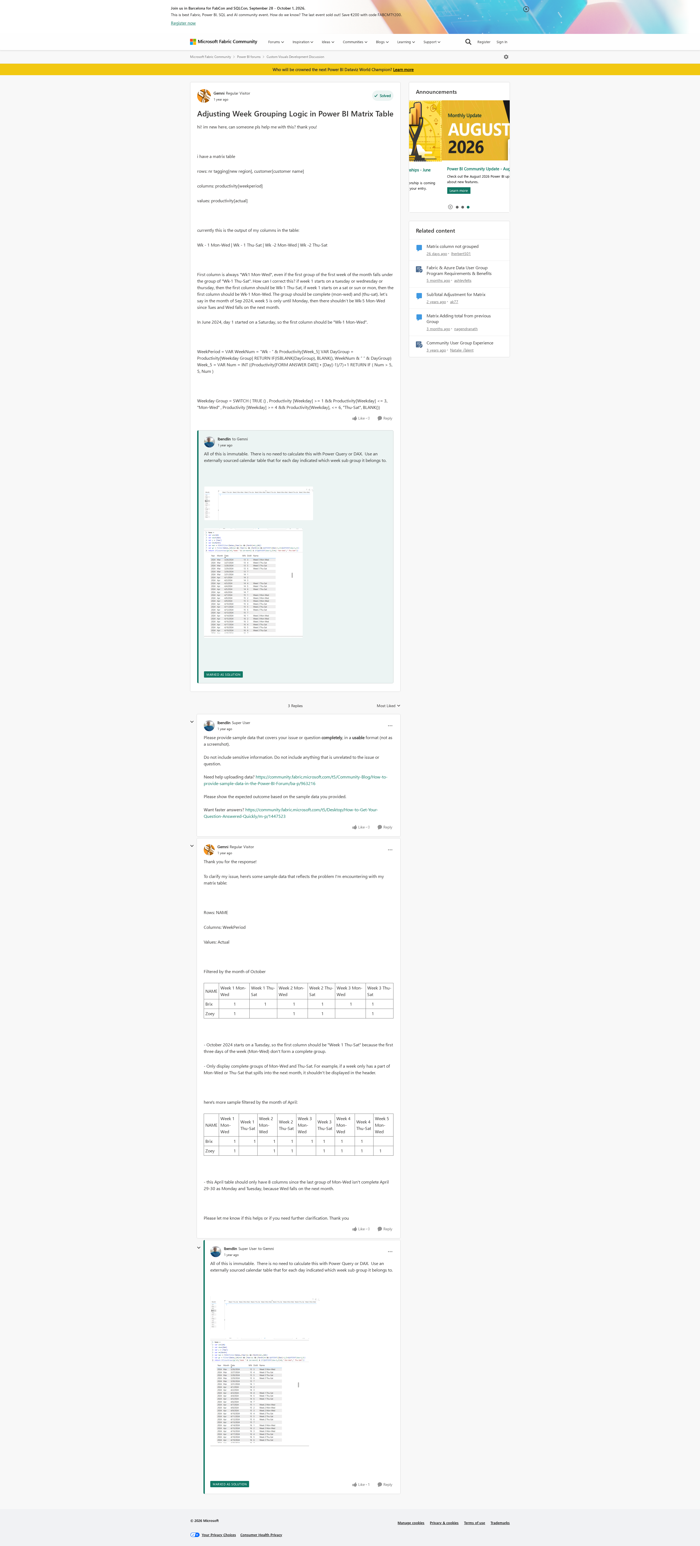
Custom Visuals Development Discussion (295, 57)
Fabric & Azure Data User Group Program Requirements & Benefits (459, 270)
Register (484, 41)
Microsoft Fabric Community (210, 57)
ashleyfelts (462, 280)
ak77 (454, 301)
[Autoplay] (450, 207)
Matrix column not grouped (453, 246)
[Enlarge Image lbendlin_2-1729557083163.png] (258, 503)
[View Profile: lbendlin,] (209, 442)
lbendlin (224, 438)
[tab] (457, 207)
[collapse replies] (192, 722)
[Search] (468, 42)
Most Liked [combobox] (389, 705)
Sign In (502, 41)
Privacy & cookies (444, 1522)
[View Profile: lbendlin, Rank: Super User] (209, 725)
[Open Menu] (506, 57)
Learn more (403, 69)
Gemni (219, 93)
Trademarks (500, 1522)
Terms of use (474, 1522)
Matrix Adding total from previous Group (459, 318)
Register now (183, 23)
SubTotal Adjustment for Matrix (456, 294)
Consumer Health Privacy (261, 1534)
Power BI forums (249, 57)
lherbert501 (461, 253)
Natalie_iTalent (462, 350)
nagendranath (466, 328)
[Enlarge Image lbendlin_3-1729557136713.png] (253, 583)
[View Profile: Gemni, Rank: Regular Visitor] (204, 96)
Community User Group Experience (460, 342)
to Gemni (240, 438)
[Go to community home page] (223, 42)
